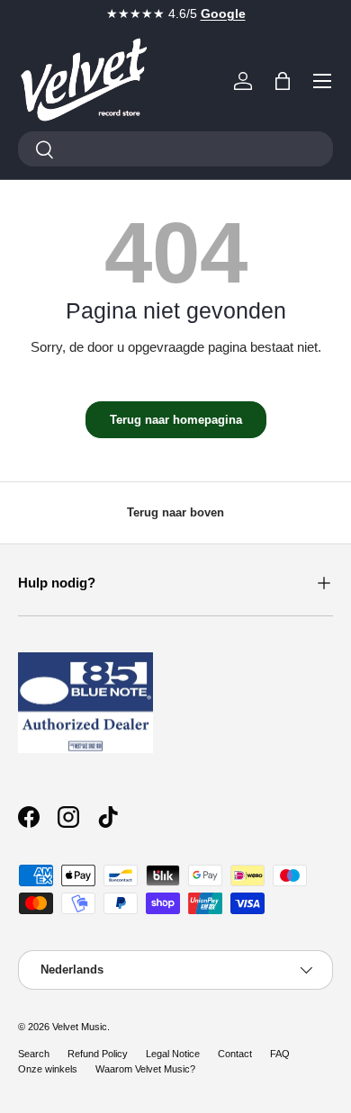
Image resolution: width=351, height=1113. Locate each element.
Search (34, 1053)
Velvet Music (79, 1026)
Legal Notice (173, 1053)
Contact (235, 1053)
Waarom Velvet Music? (145, 1069)
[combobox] (175, 148)
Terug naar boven (175, 512)
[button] (282, 81)
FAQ (280, 1053)
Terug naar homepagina (176, 419)
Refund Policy (98, 1053)
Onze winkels (47, 1069)
